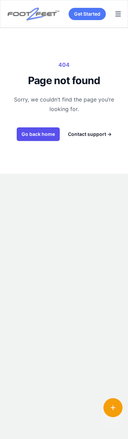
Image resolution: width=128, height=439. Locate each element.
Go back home (38, 134)
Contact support (90, 134)
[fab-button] (113, 407)
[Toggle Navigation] (118, 14)
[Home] (33, 14)
